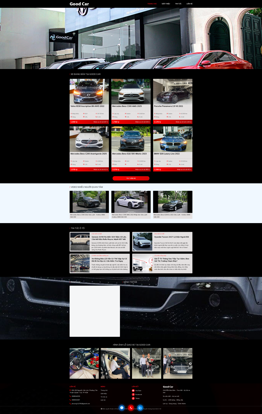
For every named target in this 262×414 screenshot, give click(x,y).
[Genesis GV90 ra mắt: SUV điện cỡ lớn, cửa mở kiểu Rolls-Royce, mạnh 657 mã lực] (80, 241)
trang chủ (152, 4)
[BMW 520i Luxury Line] (172, 139)
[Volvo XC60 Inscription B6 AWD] (89, 91)
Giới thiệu (104, 393)
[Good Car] (79, 4)
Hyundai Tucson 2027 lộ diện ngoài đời (171, 237)
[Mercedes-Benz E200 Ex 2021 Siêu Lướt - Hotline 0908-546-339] (172, 202)
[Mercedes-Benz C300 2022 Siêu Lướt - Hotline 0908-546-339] (89, 202)
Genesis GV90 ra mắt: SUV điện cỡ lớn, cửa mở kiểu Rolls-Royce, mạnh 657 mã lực (109, 239)
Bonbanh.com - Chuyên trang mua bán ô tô (146, 409)
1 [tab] (130, 66)
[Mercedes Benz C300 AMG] (131, 91)
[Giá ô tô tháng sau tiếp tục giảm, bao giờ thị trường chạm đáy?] (142, 263)
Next (190, 363)
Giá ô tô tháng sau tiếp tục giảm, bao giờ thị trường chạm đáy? (171, 259)
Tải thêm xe (131, 178)
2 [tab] (132, 66)
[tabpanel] (131, 34)
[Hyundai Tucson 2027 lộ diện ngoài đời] (142, 241)
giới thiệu (166, 4)
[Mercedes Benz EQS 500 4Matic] (131, 139)
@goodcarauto (127, 287)
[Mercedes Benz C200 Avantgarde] (89, 139)
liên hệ (189, 4)
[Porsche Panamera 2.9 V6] (172, 91)
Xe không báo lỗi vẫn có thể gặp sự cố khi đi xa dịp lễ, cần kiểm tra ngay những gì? (109, 260)
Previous (71, 363)
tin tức (178, 4)
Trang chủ (104, 390)
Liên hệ (103, 400)
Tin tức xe (104, 397)
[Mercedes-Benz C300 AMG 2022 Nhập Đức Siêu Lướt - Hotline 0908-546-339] (131, 202)
